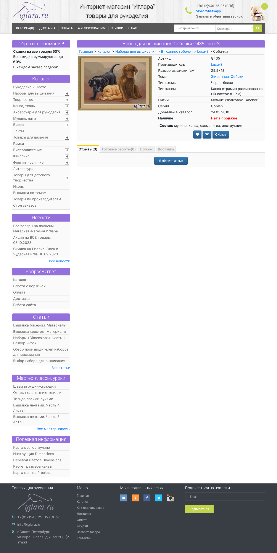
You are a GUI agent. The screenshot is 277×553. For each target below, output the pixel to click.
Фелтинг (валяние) (29, 162)
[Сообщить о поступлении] (207, 135)
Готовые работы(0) (119, 149)
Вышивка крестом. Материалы (39, 331)
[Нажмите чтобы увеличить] (115, 83)
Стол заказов (24, 205)
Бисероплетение (27, 150)
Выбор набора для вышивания (39, 361)
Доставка (21, 298)
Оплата (19, 292)
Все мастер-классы (53, 429)
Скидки (82, 526)
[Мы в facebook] (149, 497)
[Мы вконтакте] (126, 497)
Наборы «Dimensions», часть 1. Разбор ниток (39, 340)
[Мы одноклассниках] (137, 497)
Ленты (18, 131)
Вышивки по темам (29, 193)
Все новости (59, 261)
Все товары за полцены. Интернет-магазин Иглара (35, 228)
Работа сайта (24, 305)
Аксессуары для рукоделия (37, 112)
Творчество (23, 99)
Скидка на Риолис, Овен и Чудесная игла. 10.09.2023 (35, 251)
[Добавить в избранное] (197, 135)
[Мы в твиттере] (161, 497)
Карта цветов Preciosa (32, 472)
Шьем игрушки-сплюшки (34, 386)
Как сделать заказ (90, 507)
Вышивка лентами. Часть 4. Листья (36, 408)
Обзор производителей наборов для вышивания (41, 352)
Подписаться (199, 509)
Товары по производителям (37, 199)
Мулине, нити (24, 118)
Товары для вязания (30, 137)
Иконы (18, 186)
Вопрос (146, 149)
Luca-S (203, 51)
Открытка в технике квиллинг (39, 392)
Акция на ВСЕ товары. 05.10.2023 (32, 240)
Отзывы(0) (88, 149)
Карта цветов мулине (31, 447)
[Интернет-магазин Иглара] (30, 11)
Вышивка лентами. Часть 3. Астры (36, 419)
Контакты (84, 538)
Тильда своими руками (33, 399)
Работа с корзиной (29, 286)
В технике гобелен (177, 51)
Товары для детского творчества (31, 177)
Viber (200, 11)
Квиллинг (21, 156)
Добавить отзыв (171, 161)
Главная (86, 51)
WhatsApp (213, 11)
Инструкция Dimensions (33, 454)
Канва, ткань (24, 106)
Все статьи (61, 367)
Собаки (237, 76)
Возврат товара (88, 532)
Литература (23, 168)
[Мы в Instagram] (173, 497)
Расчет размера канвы (32, 466)
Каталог (41, 79)
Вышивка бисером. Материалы (39, 325)
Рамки (18, 143)
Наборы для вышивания (33, 93)
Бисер (18, 124)
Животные (220, 76)
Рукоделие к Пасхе (29, 87)
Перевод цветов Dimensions (37, 460)
